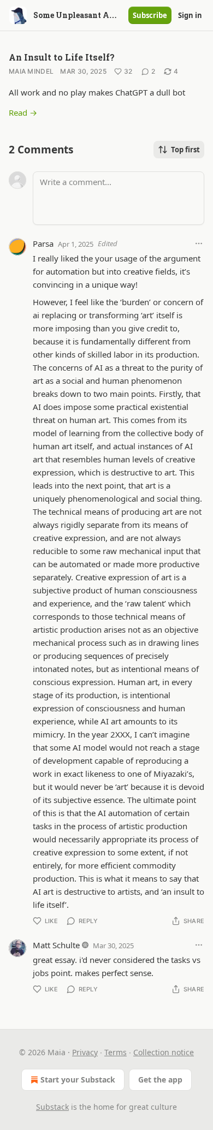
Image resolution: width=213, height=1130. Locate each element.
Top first (185, 149)
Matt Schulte (56, 944)
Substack (52, 1107)
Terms (115, 1052)
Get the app (160, 1079)
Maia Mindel (31, 71)
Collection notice (163, 1052)
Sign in (190, 15)
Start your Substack (77, 1079)
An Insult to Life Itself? (62, 57)
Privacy (85, 1052)
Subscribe (150, 15)
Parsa (43, 243)
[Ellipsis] (199, 243)
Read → (23, 112)
